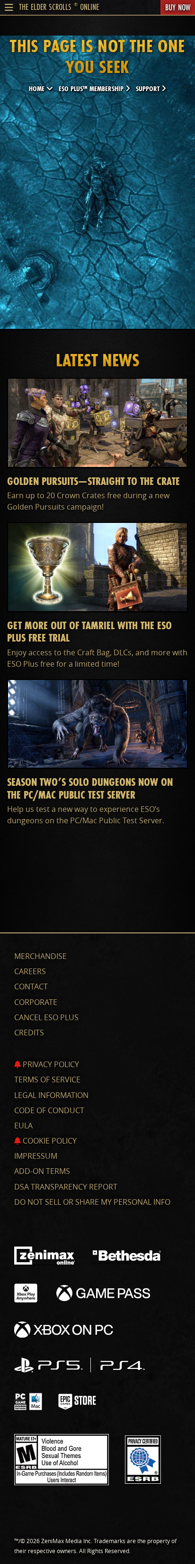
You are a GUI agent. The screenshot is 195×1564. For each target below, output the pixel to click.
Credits (29, 1032)
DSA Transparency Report (65, 1187)
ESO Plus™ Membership (92, 88)
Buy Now (177, 7)
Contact (31, 986)
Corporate (35, 1002)
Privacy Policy (50, 1064)
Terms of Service (47, 1079)
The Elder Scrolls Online (59, 6)
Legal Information (51, 1095)
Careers (30, 971)
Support (148, 88)
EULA (23, 1125)
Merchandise (40, 956)
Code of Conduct (49, 1110)
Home (37, 88)
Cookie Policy (49, 1141)
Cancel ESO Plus (46, 1017)
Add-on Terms (42, 1171)
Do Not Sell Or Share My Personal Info (92, 1202)
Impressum (35, 1156)
